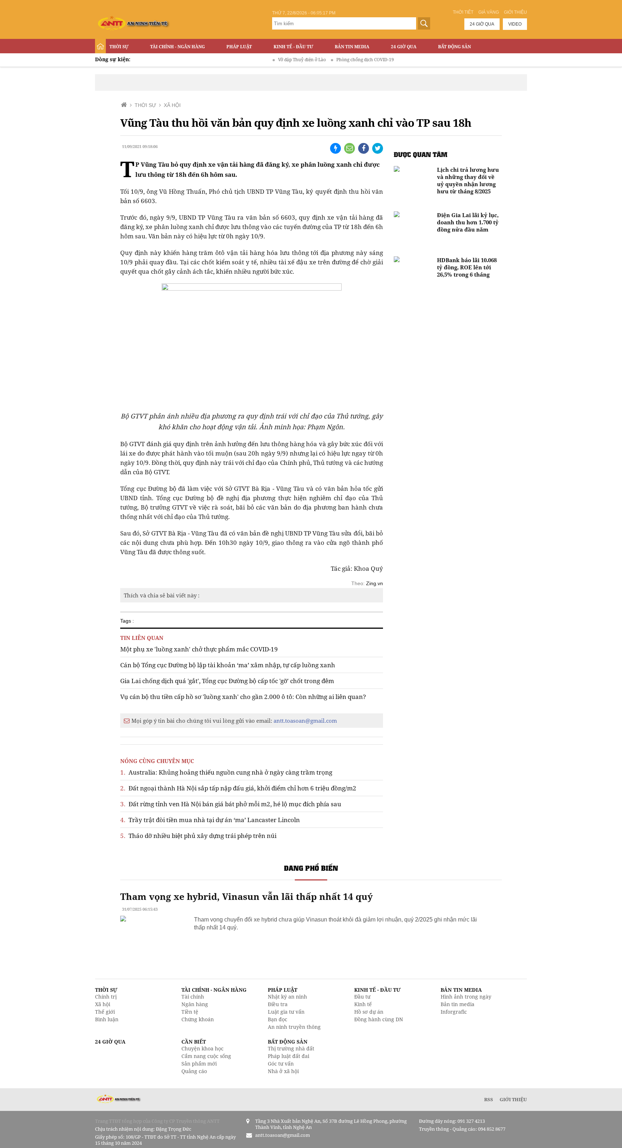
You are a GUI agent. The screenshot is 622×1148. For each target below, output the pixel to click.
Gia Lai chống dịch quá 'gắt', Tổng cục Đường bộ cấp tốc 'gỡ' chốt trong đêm (227, 681)
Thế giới (105, 1011)
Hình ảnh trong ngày (466, 996)
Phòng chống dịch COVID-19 (347, 60)
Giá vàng (488, 12)
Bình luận (106, 1019)
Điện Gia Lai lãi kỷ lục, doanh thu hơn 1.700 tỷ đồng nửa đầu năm (468, 222)
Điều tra (278, 1004)
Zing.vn (374, 583)
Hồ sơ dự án (368, 1011)
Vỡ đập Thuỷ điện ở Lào (284, 60)
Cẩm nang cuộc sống (206, 1056)
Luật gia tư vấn (286, 1011)
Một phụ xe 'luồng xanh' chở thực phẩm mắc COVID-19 (199, 649)
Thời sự (119, 47)
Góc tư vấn (281, 1063)
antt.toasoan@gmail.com (305, 720)
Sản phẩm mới (199, 1063)
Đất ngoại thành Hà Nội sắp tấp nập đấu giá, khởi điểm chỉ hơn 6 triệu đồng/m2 (238, 788)
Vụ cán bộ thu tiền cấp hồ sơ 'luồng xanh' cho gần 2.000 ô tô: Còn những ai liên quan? (243, 696)
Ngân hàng (194, 1004)
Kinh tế (363, 1004)
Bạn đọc (277, 1019)
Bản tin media (457, 1004)
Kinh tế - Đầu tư (293, 47)
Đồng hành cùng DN (378, 1019)
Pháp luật (239, 47)
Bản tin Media (352, 47)
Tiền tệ (189, 1011)
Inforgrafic (454, 1011)
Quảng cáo (194, 1071)
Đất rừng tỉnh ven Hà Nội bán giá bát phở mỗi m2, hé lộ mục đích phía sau (230, 804)
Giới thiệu (515, 12)
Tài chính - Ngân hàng (177, 47)
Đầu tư (362, 996)
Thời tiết (463, 12)
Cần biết (193, 1041)
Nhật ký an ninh (287, 996)
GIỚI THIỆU (513, 1099)
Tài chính (192, 996)
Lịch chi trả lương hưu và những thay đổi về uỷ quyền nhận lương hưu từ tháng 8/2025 (468, 180)
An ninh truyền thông (294, 1026)
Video (515, 24)
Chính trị (106, 996)
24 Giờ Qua (403, 47)
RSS (488, 1099)
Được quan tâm (420, 154)
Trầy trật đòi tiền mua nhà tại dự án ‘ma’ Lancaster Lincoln (210, 820)
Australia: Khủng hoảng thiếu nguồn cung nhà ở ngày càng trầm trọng (226, 772)
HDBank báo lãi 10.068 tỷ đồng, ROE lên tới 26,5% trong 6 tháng (467, 267)
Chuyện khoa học (202, 1048)
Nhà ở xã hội (283, 1071)
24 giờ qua (482, 24)
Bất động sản (454, 47)
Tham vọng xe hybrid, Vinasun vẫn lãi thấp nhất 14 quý (246, 896)
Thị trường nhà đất (291, 1048)
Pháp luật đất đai (288, 1056)
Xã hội (102, 1004)
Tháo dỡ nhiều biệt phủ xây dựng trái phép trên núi (198, 835)
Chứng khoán (197, 1019)
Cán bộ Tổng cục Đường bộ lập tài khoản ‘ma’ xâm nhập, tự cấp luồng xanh (227, 665)
